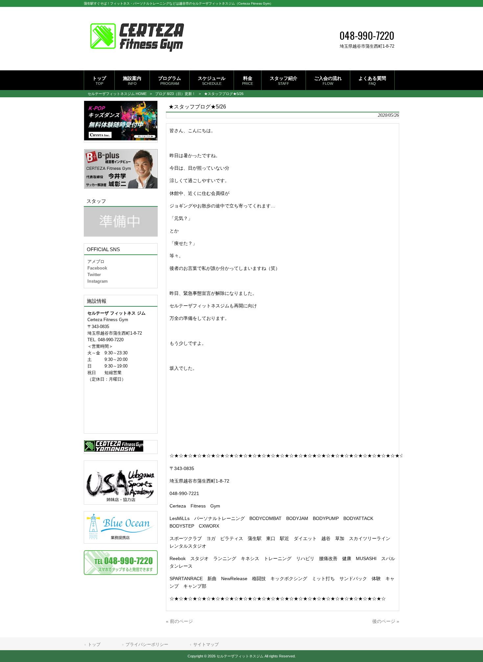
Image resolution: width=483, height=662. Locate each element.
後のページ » (385, 621)
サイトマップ (206, 644)
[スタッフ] (121, 222)
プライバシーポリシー (147, 644)
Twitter (94, 274)
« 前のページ (179, 621)
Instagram (97, 281)
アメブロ (95, 261)
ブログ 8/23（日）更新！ (175, 94)
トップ (94, 644)
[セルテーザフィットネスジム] (137, 59)
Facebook (97, 268)
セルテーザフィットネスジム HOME (117, 94)
